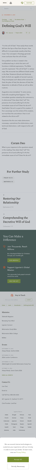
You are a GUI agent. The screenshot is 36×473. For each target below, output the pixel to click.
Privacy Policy (21, 452)
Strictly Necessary (18, 466)
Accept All (18, 459)
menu (5, 2)
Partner (29, 3)
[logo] (11, 3)
